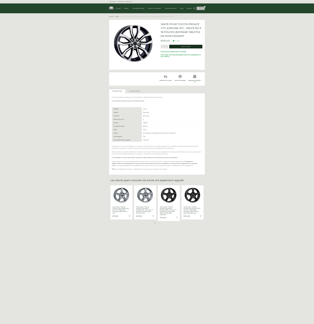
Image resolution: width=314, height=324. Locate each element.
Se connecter (121, 1)
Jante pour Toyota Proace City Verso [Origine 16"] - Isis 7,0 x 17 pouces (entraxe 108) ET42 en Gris (144, 210)
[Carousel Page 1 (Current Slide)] (154, 222)
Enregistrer (129, 1)
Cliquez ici (146, 140)
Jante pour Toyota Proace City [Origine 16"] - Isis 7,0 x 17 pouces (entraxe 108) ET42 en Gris (121, 210)
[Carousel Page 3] (159, 222)
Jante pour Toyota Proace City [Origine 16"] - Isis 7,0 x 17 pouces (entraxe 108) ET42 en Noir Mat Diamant (192, 210)
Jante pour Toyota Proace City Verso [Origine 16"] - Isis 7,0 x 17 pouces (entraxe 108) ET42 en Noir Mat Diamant (168, 210)
